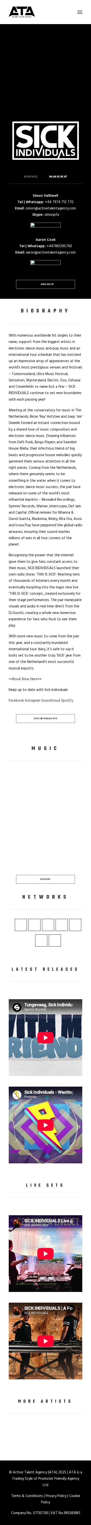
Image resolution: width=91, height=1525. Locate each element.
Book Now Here (25, 679)
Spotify (67, 701)
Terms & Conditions (27, 1496)
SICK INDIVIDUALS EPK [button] (45, 718)
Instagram (32, 701)
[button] (80, 12)
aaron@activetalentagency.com (51, 252)
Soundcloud (50, 701)
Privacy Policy (56, 1496)
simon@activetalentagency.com (51, 208)
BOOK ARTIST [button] (47, 284)
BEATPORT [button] (45, 879)
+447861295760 (59, 246)
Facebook (16, 701)
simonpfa (51, 215)
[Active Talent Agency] (45, 12)
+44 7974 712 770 (59, 202)
